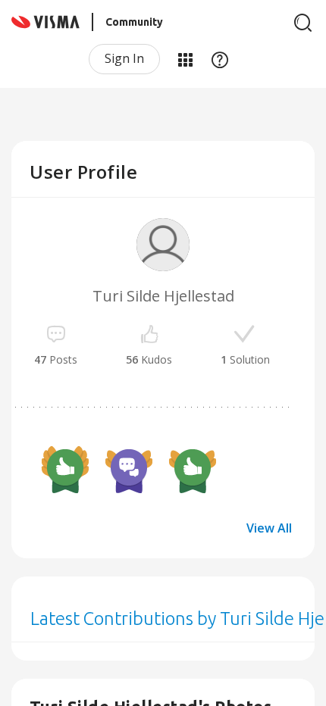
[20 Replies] (129, 469)
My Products (185, 59)
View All (269, 528)
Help (219, 59)
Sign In (124, 58)
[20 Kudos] (192, 469)
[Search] (303, 22)
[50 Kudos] (65, 469)
